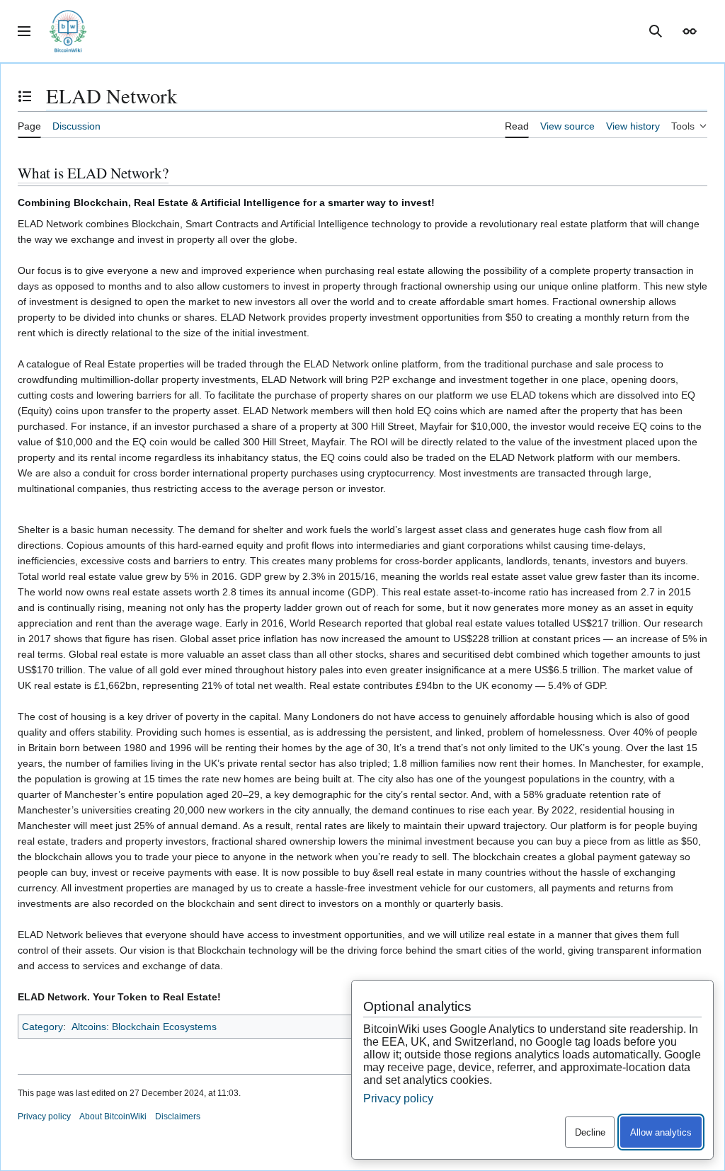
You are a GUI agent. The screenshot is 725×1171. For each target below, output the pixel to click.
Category (42, 1026)
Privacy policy (44, 1116)
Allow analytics (661, 1132)
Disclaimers (177, 1116)
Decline (590, 1132)
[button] (24, 31)
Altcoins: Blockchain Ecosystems (144, 1026)
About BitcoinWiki (113, 1116)
